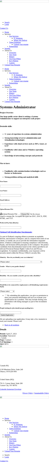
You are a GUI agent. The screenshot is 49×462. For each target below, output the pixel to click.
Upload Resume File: (6, 209)
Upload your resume (21, 44)
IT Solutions (18, 38)
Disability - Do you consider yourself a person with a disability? (20, 275)
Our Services (13, 36)
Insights (7, 48)
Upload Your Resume (12, 65)
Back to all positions (12, 325)
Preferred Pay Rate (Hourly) (9, 223)
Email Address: (5, 200)
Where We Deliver (20, 40)
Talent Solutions (15, 42)
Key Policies (13, 61)
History (11, 57)
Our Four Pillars (15, 59)
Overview (12, 53)
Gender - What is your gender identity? (12, 266)
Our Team (12, 55)
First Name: (4, 181)
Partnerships (13, 46)
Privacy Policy (28, 393)
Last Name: (3, 191)
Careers (12, 63)
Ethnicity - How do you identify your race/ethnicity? (16, 257)
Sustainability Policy (41, 393)
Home (7, 32)
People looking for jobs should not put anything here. (17, 308)
